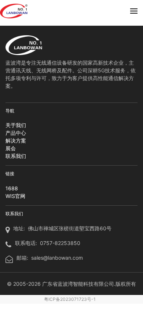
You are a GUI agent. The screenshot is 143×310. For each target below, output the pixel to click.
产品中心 (16, 133)
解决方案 (16, 140)
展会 (11, 148)
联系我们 (16, 156)
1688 (12, 188)
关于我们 (16, 125)
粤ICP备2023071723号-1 (70, 299)
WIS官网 (15, 196)
